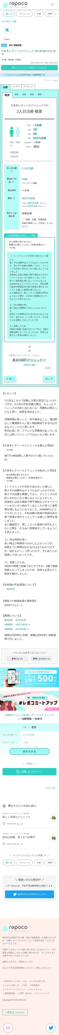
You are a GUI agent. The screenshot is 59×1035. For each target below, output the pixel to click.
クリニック (24, 13)
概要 (7, 95)
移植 (32, 94)
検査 (16, 94)
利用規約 (35, 985)
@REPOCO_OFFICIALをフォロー (32, 894)
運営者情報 (10, 993)
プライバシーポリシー (15, 989)
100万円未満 (32, 203)
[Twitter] (51, 1027)
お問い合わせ (25, 993)
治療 (5, 87)
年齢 (39, 13)
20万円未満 (32, 206)
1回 (35, 129)
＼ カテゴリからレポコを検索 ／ (29, 855)
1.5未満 (37, 125)
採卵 (24, 94)
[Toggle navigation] (52, 4)
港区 (44, 51)
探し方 (9, 13)
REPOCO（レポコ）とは (16, 981)
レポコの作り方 (38, 981)
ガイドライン (35, 989)
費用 (40, 94)
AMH (50, 13)
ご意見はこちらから (15, 1012)
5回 (35, 133)
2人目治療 (27, 168)
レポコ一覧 (10, 21)
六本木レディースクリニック (17, 50)
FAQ (25, 985)
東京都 (38, 51)
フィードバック (43, 993)
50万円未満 (39, 138)
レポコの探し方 (12, 985)
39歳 (24, 179)
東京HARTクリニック (27, 360)
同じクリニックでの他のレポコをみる (29, 67)
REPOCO (22, 1000)
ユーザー (16, 86)
